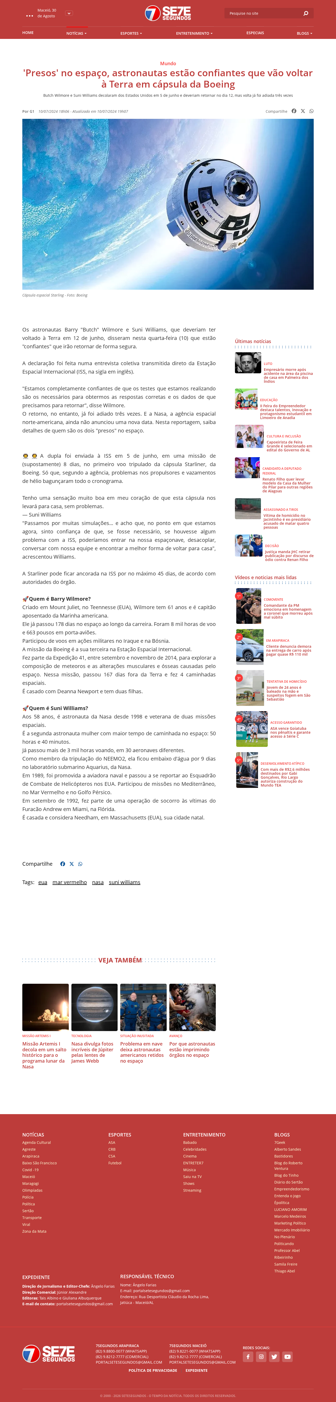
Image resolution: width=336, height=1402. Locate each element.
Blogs (303, 33)
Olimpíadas (32, 1190)
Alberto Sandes (287, 1149)
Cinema (190, 1156)
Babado (190, 1142)
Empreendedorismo (291, 1188)
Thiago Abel (284, 1270)
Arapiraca (30, 1156)
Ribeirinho (283, 1257)
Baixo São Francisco (39, 1162)
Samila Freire (285, 1264)
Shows (189, 1183)
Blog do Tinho (286, 1175)
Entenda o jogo (287, 1195)
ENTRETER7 (193, 1162)
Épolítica (281, 1202)
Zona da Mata (34, 1231)
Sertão (28, 1210)
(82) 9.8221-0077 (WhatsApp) (194, 1351)
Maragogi (30, 1183)
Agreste (29, 1149)
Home (28, 32)
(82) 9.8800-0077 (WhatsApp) (121, 1351)
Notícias (74, 33)
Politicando (284, 1243)
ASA (111, 1142)
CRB (112, 1149)
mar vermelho (69, 882)
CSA (111, 1156)
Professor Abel (287, 1250)
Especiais (255, 32)
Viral (26, 1224)
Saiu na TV (192, 1176)
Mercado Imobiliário (292, 1229)
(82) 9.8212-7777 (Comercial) (122, 1356)
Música (189, 1169)
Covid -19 (30, 1169)
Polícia (28, 1197)
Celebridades (195, 1149)
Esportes (129, 33)
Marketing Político (290, 1223)
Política (28, 1203)
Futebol (115, 1162)
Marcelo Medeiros (290, 1216)
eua (42, 882)
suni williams (124, 882)
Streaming (192, 1190)
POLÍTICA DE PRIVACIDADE (153, 1370)
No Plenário (284, 1236)
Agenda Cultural (36, 1142)
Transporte (32, 1217)
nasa (98, 882)
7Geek (279, 1142)
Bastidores (283, 1156)
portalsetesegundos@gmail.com (129, 1362)
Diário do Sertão (288, 1182)
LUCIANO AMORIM (290, 1209)
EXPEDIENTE (36, 1277)
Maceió (28, 1176)
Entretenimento (192, 33)
